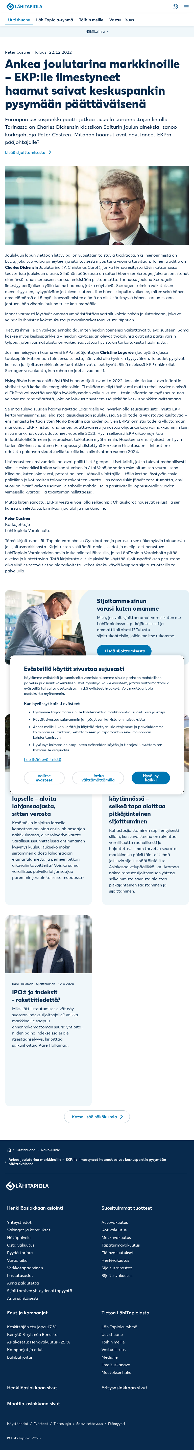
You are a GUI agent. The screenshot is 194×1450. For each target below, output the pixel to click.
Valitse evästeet (44, 778)
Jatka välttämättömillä (98, 778)
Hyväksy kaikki (151, 778)
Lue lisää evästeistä (42, 759)
